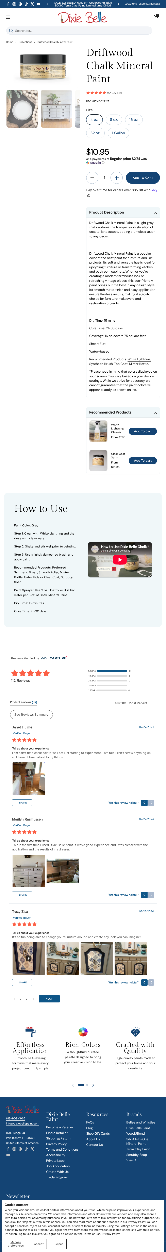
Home (9, 42)
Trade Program (57, 1177)
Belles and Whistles (140, 1122)
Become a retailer (149, 3)
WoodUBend (135, 1133)
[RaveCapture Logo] (53, 658)
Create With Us (57, 1172)
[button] (156, 17)
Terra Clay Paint (138, 1149)
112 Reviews (114, 93)
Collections (25, 42)
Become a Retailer (59, 1127)
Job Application (58, 1166)
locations (131, 3)
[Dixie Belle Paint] (82, 17)
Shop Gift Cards (98, 1133)
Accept (39, 1244)
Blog (89, 1128)
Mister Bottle (138, 364)
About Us (93, 1139)
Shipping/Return (58, 1138)
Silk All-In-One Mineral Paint (137, 1141)
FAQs (90, 1122)
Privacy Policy (111, 1234)
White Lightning (139, 359)
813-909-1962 (15, 1118)
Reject (59, 1244)
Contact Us (94, 1145)
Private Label (55, 1160)
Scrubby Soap (136, 1155)
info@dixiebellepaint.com (22, 1123)
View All (132, 1160)
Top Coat (121, 364)
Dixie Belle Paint (138, 1128)
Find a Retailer (57, 1133)
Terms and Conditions (62, 1149)
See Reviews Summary (31, 715)
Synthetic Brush (101, 364)
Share (22, 802)
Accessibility (55, 1155)
